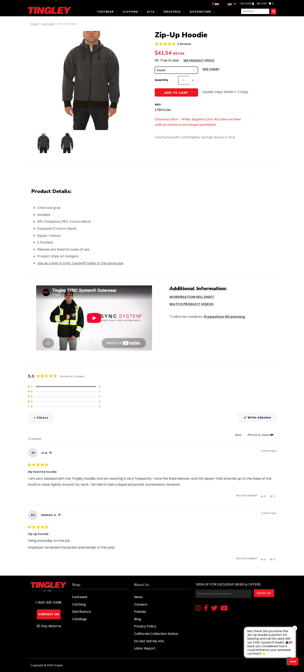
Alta (150, 11)
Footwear (105, 11)
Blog (137, 619)
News (138, 597)
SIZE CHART (211, 69)
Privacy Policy (145, 626)
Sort (238, 435)
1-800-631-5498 (49, 602)
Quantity (161, 80)
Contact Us (48, 614)
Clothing (130, 11)
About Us (141, 585)
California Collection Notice (156, 633)
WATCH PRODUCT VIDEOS (191, 304)
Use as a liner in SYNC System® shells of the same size (80, 263)
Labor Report (145, 648)
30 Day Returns (48, 626)
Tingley (58, 665)
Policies (140, 611)
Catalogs (79, 619)
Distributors (200, 11)
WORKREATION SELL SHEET (191, 297)
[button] (173, 43)
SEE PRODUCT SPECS (198, 60)
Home (34, 24)
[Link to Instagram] (198, 608)
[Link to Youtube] (224, 608)
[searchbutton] (273, 11)
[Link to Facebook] (206, 608)
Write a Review (261, 418)
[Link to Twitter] (214, 608)
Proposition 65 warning (224, 316)
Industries (172, 11)
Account (246, 3)
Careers (140, 604)
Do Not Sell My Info (149, 641)
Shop (76, 585)
